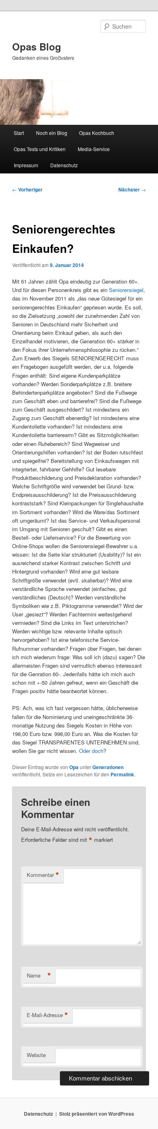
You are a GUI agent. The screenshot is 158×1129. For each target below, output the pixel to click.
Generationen (108, 767)
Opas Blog (36, 46)
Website (36, 1055)
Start (19, 132)
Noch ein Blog (51, 132)
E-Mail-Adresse (47, 1015)
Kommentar (43, 874)
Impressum (26, 165)
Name (39, 975)
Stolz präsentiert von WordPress (96, 1113)
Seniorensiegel (126, 290)
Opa (74, 767)
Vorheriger (27, 189)
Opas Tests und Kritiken (40, 148)
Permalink (122, 774)
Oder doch (91, 751)
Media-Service (94, 148)
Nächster (132, 189)
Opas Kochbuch (96, 132)
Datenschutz (64, 165)
